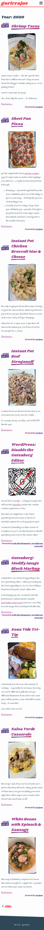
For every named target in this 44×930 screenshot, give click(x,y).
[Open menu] (41, 3)
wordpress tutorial (37, 545)
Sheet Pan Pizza (21, 121)
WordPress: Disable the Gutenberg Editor (23, 452)
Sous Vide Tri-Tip (25, 632)
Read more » (7, 103)
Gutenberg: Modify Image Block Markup (25, 563)
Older (8, 906)
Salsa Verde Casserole (23, 731)
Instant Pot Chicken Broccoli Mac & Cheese (26, 249)
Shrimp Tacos (25, 26)
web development (21, 543)
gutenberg (17, 504)
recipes (39, 107)
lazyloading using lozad (12, 602)
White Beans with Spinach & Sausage (26, 824)
